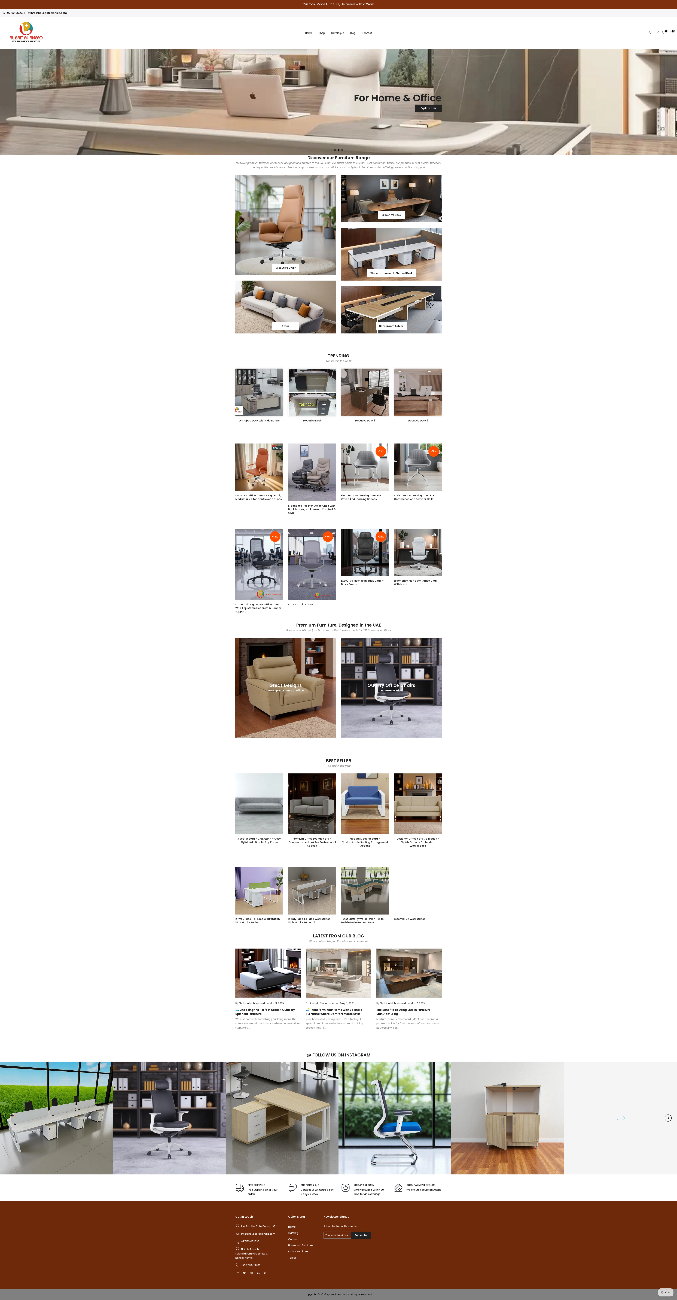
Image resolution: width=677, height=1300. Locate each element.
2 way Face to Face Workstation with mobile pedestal (309, 920)
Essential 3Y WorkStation (410, 919)
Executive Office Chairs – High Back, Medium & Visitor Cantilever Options (258, 497)
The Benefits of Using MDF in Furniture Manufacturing (403, 1012)
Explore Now (249, 108)
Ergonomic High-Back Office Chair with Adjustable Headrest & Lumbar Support (258, 608)
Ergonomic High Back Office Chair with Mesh (415, 582)
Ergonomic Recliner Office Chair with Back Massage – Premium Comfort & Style (312, 509)
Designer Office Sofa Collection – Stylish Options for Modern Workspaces (418, 842)
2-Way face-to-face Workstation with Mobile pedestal (257, 920)
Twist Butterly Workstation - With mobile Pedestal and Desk (362, 920)
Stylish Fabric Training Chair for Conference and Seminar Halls (414, 497)
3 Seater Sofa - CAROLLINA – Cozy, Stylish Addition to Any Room (259, 840)
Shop (322, 33)
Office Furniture (298, 1251)
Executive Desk (312, 420)
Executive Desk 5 (365, 420)
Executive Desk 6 (417, 420)
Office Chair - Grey (300, 604)
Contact (367, 33)
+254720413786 (251, 1265)
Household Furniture (300, 1245)
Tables (292, 1257)
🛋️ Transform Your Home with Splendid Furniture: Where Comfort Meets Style (334, 1012)
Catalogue (337, 33)
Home (309, 33)
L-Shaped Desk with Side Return (259, 420)
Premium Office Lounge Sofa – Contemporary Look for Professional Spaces (312, 842)
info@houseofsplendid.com (49, 13)
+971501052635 (15, 13)
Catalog (293, 1233)
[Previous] (8, 1118)
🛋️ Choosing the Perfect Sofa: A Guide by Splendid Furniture (265, 1012)
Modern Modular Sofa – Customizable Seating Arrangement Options (365, 842)
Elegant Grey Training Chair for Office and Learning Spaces (361, 497)
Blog (352, 33)
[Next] (668, 1118)
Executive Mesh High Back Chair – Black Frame (362, 582)
